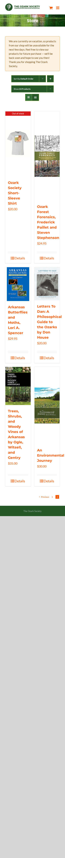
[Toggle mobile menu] (58, 8)
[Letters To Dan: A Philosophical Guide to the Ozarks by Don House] (47, 283)
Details (20, 258)
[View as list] (35, 97)
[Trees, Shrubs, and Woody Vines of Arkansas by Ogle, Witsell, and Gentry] (18, 386)
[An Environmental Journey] (47, 405)
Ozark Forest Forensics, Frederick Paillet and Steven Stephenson (48, 222)
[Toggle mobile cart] (51, 8)
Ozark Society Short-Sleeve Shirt (14, 193)
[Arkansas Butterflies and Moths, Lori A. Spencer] (18, 284)
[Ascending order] (50, 78)
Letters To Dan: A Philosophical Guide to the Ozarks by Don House (49, 321)
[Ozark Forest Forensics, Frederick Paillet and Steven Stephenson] (47, 156)
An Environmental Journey (50, 455)
